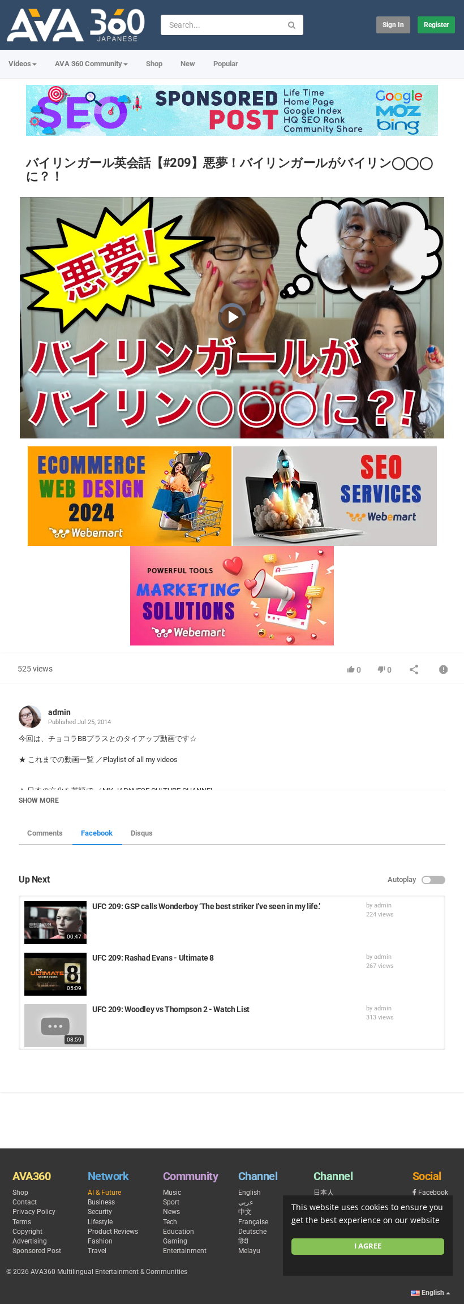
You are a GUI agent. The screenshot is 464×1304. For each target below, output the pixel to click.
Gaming (175, 1241)
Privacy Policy (33, 1212)
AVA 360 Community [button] (88, 63)
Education (178, 1232)
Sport (171, 1202)
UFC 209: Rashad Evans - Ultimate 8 (153, 957)
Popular (225, 63)
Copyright (27, 1232)
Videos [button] (19, 63)
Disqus (142, 833)
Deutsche (252, 1232)
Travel (97, 1251)
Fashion (100, 1241)
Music (172, 1193)
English (249, 1193)
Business (101, 1202)
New (188, 63)
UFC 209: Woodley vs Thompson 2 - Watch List (171, 1009)
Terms (21, 1222)
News (171, 1212)
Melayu (249, 1251)
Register (436, 25)
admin (59, 712)
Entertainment (185, 1251)
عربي (246, 1202)
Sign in (393, 25)
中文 (245, 1212)
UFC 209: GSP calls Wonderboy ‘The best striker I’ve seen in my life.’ (206, 906)
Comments (45, 833)
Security (100, 1212)
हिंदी (243, 1241)
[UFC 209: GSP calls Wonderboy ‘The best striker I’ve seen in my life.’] (55, 922)
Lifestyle (100, 1222)
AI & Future (104, 1193)
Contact (24, 1202)
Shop (154, 63)
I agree (367, 1246)
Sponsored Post (36, 1251)
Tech (170, 1222)
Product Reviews (113, 1232)
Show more (39, 800)
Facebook (97, 833)
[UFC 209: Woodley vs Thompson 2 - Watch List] (55, 1025)
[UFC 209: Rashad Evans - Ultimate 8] (55, 974)
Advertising (29, 1241)
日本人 (323, 1193)
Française (253, 1222)
